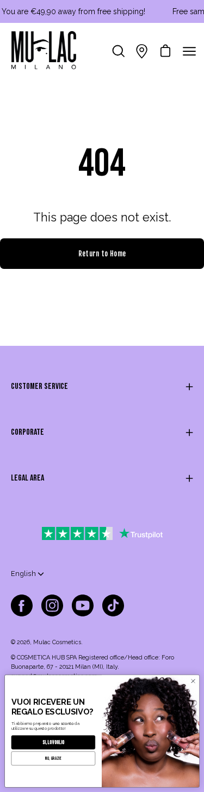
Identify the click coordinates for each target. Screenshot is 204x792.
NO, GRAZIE (53, 758)
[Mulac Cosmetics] (43, 51)
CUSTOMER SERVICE (39, 386)
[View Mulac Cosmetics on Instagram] (52, 605)
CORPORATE (27, 432)
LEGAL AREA (27, 478)
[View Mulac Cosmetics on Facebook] (22, 605)
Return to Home (102, 253)
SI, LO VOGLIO (53, 742)
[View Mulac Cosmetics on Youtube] (83, 605)
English (23, 573)
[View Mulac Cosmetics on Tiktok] (113, 605)
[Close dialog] (193, 681)
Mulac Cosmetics (57, 642)
